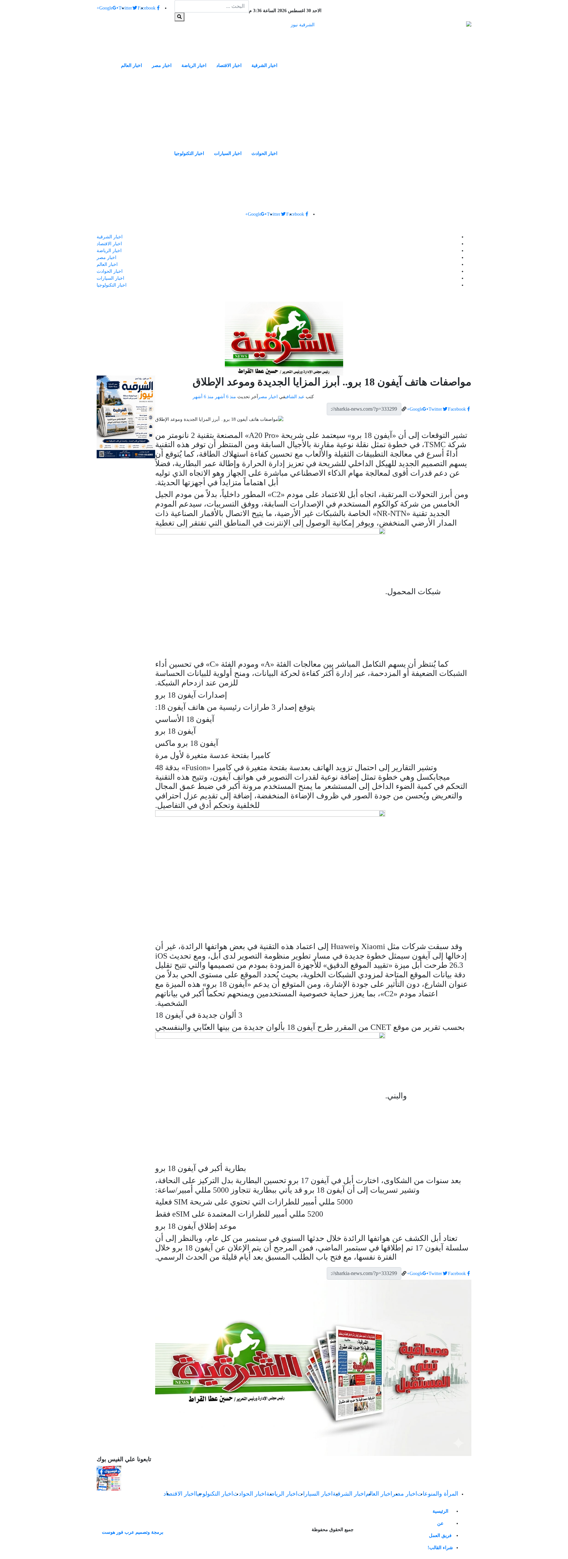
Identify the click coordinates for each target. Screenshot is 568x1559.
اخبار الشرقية (264, 65)
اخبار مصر (162, 65)
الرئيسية (440, 1511)
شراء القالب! (440, 1547)
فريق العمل (440, 1535)
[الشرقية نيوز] (381, 112)
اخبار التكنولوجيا (189, 153)
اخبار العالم (131, 65)
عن (440, 1523)
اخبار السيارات (228, 153)
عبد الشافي (294, 396)
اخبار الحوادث (264, 153)
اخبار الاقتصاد (229, 65)
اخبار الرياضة (193, 65)
